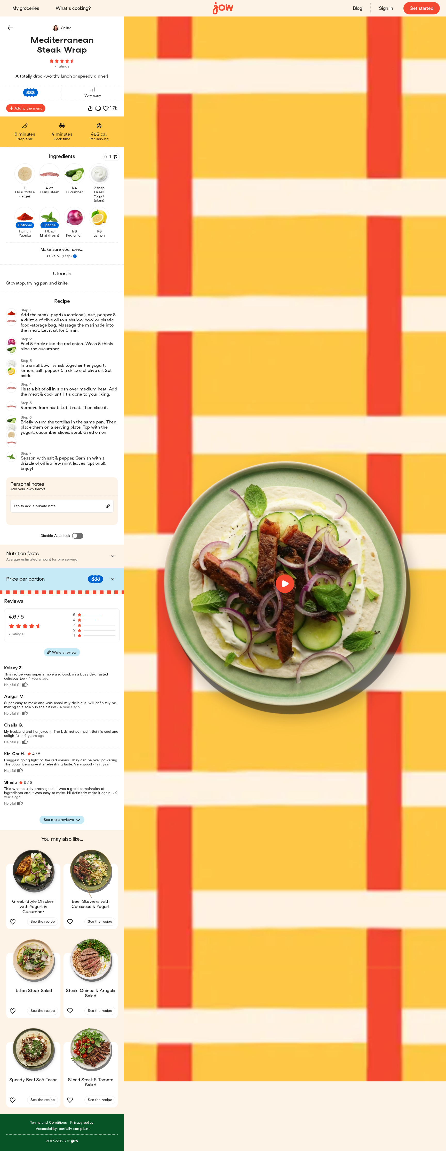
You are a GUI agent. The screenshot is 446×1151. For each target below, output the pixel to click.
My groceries (25, 8)
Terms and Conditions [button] (48, 1122)
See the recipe (42, 921)
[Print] (98, 108)
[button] (10, 28)
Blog (357, 8)
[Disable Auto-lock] (77, 536)
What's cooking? (73, 8)
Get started (422, 8)
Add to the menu (28, 108)
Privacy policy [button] (82, 1122)
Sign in (386, 8)
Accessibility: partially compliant (63, 1129)
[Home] (223, 8)
